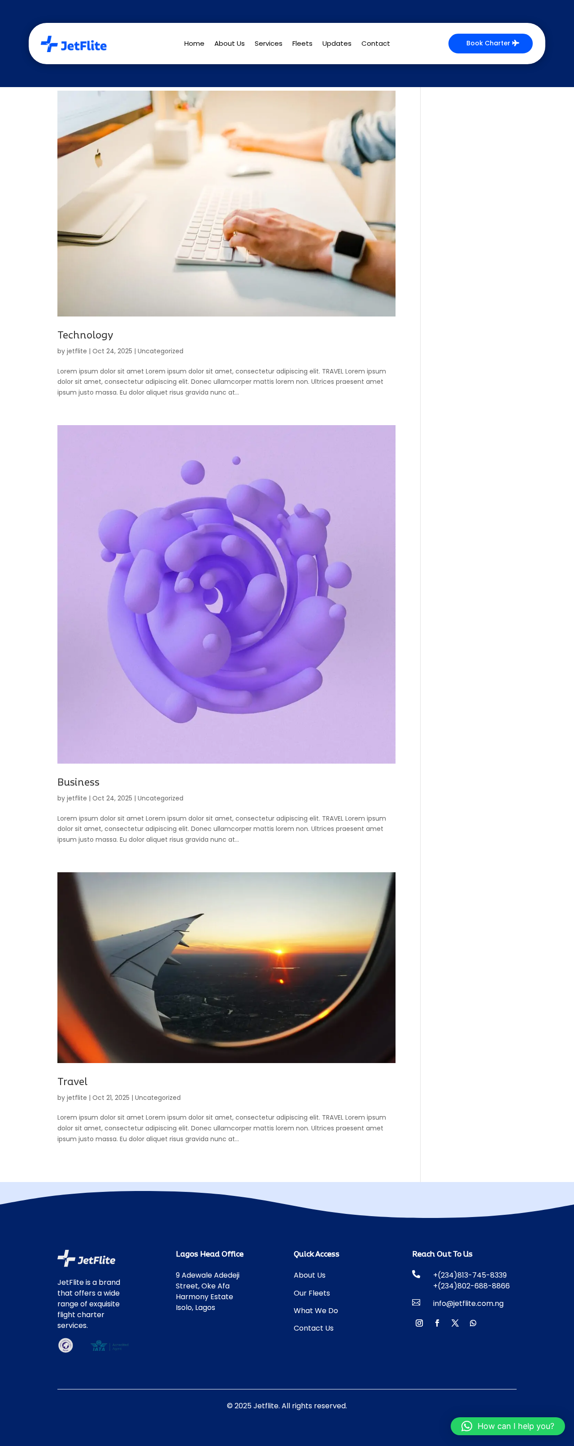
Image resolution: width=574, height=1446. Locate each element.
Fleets (302, 44)
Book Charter (488, 43)
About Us (229, 44)
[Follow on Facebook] (437, 1323)
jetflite (77, 351)
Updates (337, 44)
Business (78, 782)
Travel (72, 1082)
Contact (375, 44)
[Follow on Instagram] (419, 1323)
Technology (85, 335)
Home (194, 44)
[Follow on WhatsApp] (473, 1323)
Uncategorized (160, 351)
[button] (508, 1426)
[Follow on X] (455, 1323)
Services (269, 44)
